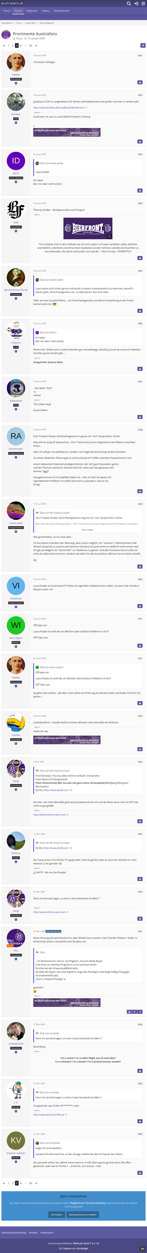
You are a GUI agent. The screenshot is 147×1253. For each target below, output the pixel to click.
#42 (140, 95)
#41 (140, 55)
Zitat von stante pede (51, 163)
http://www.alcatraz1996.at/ (48, 1114)
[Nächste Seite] (36, 45)
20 (30, 45)
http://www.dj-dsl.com (56, 790)
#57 (140, 931)
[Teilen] (143, 45)
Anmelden (56, 1214)
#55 (140, 834)
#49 (140, 504)
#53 (140, 716)
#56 (140, 891)
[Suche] (129, 3)
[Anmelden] (136, 3)
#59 (140, 1083)
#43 (140, 154)
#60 (140, 1134)
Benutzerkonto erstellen (82, 1214)
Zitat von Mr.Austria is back (54, 512)
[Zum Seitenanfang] (142, 1249)
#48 (140, 429)
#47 (140, 381)
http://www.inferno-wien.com (49, 814)
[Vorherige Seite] (4, 45)
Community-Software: (73, 1243)
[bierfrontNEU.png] (88, 228)
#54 (140, 761)
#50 (140, 579)
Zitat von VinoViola (50, 1143)
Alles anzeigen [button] (87, 529)
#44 (140, 203)
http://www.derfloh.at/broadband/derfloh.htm (59, 107)
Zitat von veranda (49, 1033)
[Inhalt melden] (140, 82)
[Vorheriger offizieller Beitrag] (134, 1012)
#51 (140, 618)
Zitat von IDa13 (48, 332)
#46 (140, 323)
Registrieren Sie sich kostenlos (88, 1203)
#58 (140, 1024)
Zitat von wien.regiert (51, 667)
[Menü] (143, 3)
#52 (140, 658)
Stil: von (73, 1248)
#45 (140, 270)
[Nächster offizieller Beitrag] (140, 1012)
